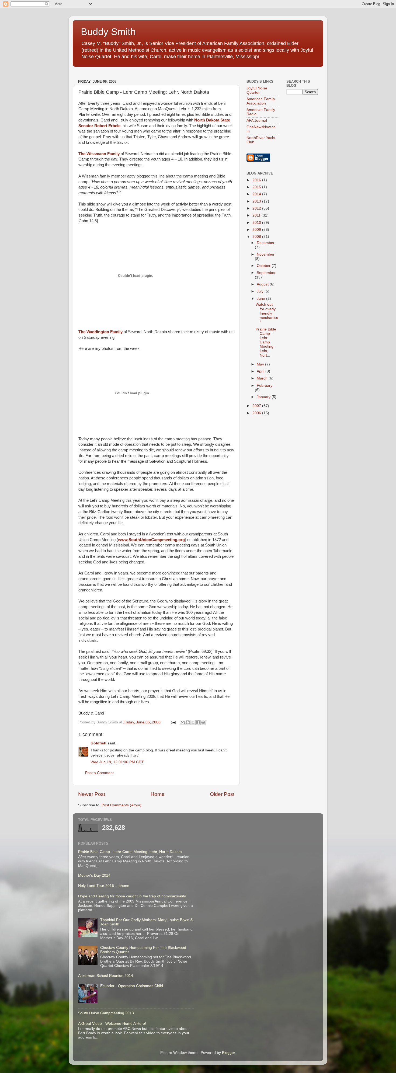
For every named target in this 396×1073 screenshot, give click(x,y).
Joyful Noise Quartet (256, 90)
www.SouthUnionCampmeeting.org (151, 540)
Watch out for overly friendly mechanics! (267, 313)
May (261, 364)
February (264, 386)
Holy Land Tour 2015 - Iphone (103, 886)
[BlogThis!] (187, 722)
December (266, 243)
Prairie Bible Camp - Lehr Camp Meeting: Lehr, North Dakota (130, 852)
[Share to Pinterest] (203, 722)
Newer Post (91, 794)
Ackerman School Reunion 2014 (105, 976)
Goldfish (98, 743)
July (261, 291)
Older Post (222, 794)
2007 (257, 406)
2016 (257, 180)
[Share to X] (193, 722)
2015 (257, 187)
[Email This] (182, 722)
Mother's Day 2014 (94, 875)
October (264, 266)
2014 (257, 194)
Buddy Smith (108, 31)
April (261, 371)
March (263, 378)
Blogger (228, 1053)
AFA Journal (256, 121)
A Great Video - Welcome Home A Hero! (112, 1024)
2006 (257, 413)
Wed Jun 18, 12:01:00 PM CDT (117, 762)
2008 (257, 237)
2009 (257, 230)
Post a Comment (99, 773)
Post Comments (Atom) (121, 805)
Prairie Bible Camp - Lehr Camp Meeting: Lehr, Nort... (266, 342)
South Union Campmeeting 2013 (106, 1013)
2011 (257, 215)
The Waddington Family (100, 332)
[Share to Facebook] (198, 722)
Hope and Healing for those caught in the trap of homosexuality (132, 896)
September (266, 273)
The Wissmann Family (99, 154)
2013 (257, 201)
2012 (257, 208)
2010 (257, 223)
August (263, 284)
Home (158, 794)
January (264, 397)
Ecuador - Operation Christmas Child (131, 986)
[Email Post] (173, 722)
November (266, 254)
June (261, 299)
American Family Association (260, 101)
